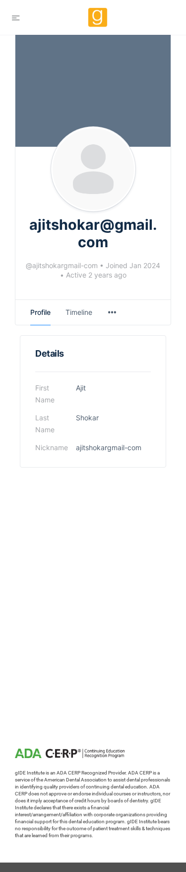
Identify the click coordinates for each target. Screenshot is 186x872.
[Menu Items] (112, 312)
